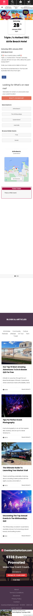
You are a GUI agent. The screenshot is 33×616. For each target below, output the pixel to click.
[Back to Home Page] (1, 7)
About (16, 589)
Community (17, 331)
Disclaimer (16, 596)
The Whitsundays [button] (16, 114)
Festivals (5, 334)
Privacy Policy (16, 599)
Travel (16, 336)
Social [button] (16, 140)
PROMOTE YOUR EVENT (16, 575)
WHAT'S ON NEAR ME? (16, 98)
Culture (25, 331)
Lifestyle (13, 334)
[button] (4, 77)
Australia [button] (16, 125)
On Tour (21, 334)
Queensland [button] (16, 120)
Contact (17, 602)
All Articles (6, 331)
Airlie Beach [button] (16, 109)
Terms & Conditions (16, 593)
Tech (27, 334)
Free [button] (16, 135)
